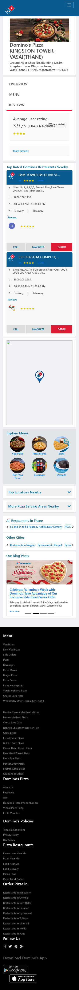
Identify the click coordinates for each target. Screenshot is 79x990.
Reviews (16, 104)
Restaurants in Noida (14, 928)
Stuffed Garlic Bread (14, 768)
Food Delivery (11, 868)
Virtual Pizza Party (13, 807)
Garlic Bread (9, 732)
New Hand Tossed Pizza (16, 753)
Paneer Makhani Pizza (15, 717)
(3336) (41, 180)
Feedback (8, 792)
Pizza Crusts (9, 680)
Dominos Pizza (16, 778)
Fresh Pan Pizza (11, 758)
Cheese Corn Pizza (13, 695)
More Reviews (20, 150)
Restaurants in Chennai (15, 897)
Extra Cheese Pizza (13, 738)
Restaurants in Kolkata (15, 918)
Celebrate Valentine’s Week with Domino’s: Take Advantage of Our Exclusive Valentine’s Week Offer (33, 593)
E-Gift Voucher (11, 813)
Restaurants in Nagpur (22, 545)
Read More (15, 611)
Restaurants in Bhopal (50, 545)
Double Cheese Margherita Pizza (21, 712)
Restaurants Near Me (14, 853)
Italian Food (9, 873)
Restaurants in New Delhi (17, 902)
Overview (18, 84)
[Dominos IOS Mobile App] (39, 977)
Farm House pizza (13, 685)
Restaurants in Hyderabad (17, 913)
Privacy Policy (11, 834)
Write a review (57, 124)
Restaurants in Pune (14, 933)
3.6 (20, 180)
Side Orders (9, 654)
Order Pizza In (15, 883)
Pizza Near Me (11, 858)
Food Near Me (11, 863)
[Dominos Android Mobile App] (39, 968)
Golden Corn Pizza (13, 743)
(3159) (41, 262)
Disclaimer (9, 840)
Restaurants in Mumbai (16, 923)
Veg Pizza (8, 644)
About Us (8, 787)
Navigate (38, 247)
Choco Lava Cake (12, 722)
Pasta (6, 659)
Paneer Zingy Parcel (14, 763)
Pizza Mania (10, 670)
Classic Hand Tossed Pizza (17, 748)
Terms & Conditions (14, 829)
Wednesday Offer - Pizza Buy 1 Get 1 (23, 700)
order (62, 247)
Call (16, 247)
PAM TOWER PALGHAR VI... (39, 174)
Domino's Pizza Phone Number (20, 802)
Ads (5, 797)
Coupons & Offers (13, 773)
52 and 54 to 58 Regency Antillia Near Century (36, 526)
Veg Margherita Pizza (15, 690)
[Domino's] (39, 8)
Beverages (8, 664)
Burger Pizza (10, 675)
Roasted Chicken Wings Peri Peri (21, 727)
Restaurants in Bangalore (17, 892)
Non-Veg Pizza (11, 649)
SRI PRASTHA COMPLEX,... (39, 257)
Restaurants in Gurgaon (16, 907)
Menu (14, 94)
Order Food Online (13, 879)
